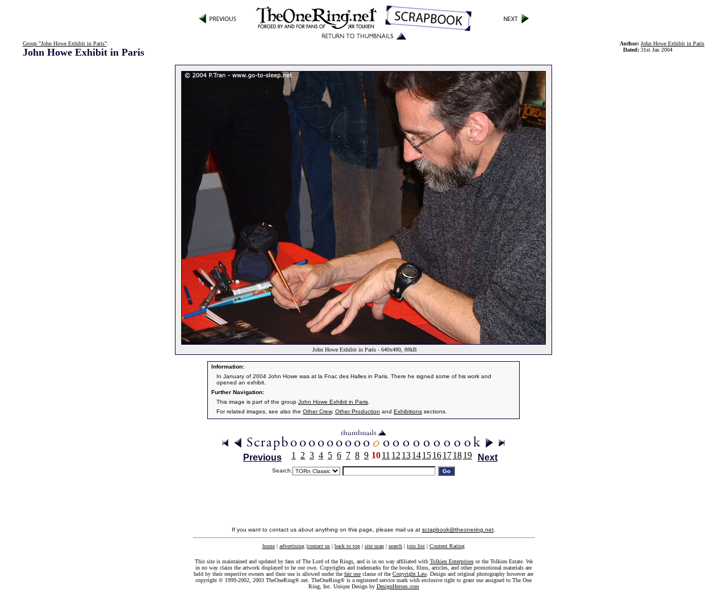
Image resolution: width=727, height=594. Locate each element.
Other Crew (317, 411)
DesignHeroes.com (398, 586)
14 (416, 455)
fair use (352, 574)
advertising (291, 546)
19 (467, 455)
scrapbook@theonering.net (458, 529)
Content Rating (447, 546)
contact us (318, 546)
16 (436, 455)
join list (416, 546)
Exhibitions (408, 411)
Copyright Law (409, 574)
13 (406, 455)
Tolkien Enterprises (452, 561)
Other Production (357, 411)
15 (426, 455)
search (395, 546)
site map (374, 546)
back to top (347, 546)
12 (395, 455)
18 (457, 455)
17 (447, 455)
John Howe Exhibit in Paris (672, 43)
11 (386, 455)
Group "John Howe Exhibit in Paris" (65, 43)
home (268, 546)
